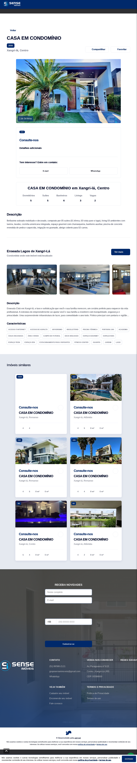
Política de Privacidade (98, 693)
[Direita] (126, 279)
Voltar (13, 30)
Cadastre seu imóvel (59, 693)
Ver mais (118, 252)
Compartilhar (98, 49)
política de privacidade (86, 744)
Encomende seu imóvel (60, 698)
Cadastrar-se (69, 644)
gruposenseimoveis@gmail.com (64, 671)
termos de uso (102, 744)
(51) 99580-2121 (57, 666)
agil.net (78, 738)
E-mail (46, 171)
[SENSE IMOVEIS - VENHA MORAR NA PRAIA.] (17, 666)
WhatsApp (95, 171)
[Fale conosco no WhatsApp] (122, 666)
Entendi (129, 759)
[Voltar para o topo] (6, 751)
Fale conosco (55, 703)
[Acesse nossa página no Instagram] (129, 666)
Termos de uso (94, 698)
